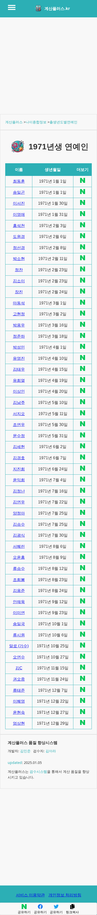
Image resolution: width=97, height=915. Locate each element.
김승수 (19, 524)
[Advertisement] (48, 65)
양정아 (19, 513)
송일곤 (19, 192)
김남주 (19, 402)
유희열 (19, 380)
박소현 (19, 259)
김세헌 (19, 447)
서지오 (19, 414)
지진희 (19, 469)
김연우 (19, 502)
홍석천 (19, 226)
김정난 (19, 491)
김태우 (19, 369)
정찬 (19, 270)
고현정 (19, 314)
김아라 (51, 751)
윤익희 (19, 480)
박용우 (19, 325)
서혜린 (19, 546)
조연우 (19, 425)
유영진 (19, 358)
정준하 (19, 336)
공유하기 (24, 912)
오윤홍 (19, 557)
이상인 (19, 391)
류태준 (19, 690)
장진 (19, 292)
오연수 (19, 657)
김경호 (19, 458)
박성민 (19, 347)
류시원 (19, 635)
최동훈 (19, 181)
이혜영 (19, 701)
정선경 (19, 248)
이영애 (19, 214)
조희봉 (19, 580)
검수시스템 (38, 771)
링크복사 (72, 912)
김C (18, 668)
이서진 (19, 203)
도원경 (19, 236)
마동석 (19, 303)
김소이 (19, 281)
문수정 (19, 436)
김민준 (25, 751)
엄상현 (19, 723)
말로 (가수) (19, 646)
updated (15, 762)
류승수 (19, 568)
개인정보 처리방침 (64, 895)
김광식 (19, 535)
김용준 (19, 590)
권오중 (19, 679)
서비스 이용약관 (30, 895)
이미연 (19, 613)
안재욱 (19, 602)
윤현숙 (19, 712)
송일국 (19, 624)
